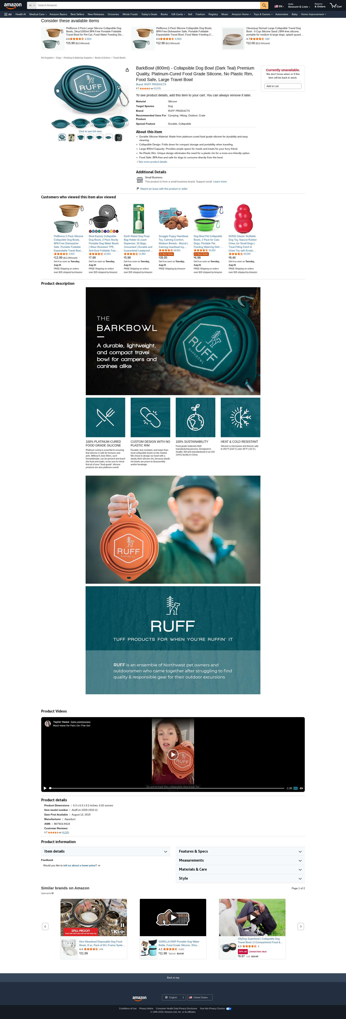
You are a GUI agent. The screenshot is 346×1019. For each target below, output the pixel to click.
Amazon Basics (58, 14)
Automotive (281, 14)
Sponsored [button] (46, 893)
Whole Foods (130, 14)
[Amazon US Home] (139, 999)
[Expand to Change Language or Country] (283, 6)
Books (164, 14)
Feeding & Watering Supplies (78, 58)
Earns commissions (80, 721)
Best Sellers (77, 14)
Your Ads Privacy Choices (212, 1008)
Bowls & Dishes (102, 58)
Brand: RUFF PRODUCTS (151, 84)
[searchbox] (148, 5)
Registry (213, 14)
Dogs (58, 58)
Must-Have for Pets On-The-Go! (71, 725)
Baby (295, 14)
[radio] (62, 137)
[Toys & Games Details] (272, 14)
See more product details (153, 161)
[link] (70, 43)
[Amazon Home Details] (250, 14)
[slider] (166, 788)
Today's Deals (149, 14)
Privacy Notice (146, 1008)
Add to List (273, 86)
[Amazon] (13, 5)
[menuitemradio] (296, 788)
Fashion (200, 14)
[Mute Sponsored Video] (122, 932)
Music (224, 14)
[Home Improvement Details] (325, 14)
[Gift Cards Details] (184, 14)
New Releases (96, 14)
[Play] (44, 788)
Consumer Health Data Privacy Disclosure (176, 1008)
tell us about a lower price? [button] (80, 865)
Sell (190, 14)
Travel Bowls (119, 58)
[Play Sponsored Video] (173, 918)
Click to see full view (90, 131)
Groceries (113, 14)
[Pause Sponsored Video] (122, 925)
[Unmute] (301, 788)
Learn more (220, 181)
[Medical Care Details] (46, 14)
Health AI (20, 14)
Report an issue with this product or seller (164, 188)
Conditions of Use (128, 1008)
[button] (8, 14)
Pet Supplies (47, 58)
